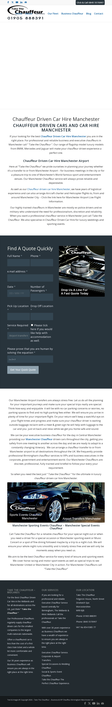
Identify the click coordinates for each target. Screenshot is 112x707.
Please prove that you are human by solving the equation (30, 350)
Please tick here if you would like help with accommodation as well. (41, 333)
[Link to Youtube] (17, 2)
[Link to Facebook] (8, 2)
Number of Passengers (38, 288)
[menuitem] (19, 13)
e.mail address (17, 271)
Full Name (14, 256)
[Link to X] (12, 2)
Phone (35, 256)
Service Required (17, 327)
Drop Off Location (41, 308)
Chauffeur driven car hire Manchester (48, 189)
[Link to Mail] (25, 2)
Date (11, 286)
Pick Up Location (18, 308)
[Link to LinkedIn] (21, 2)
